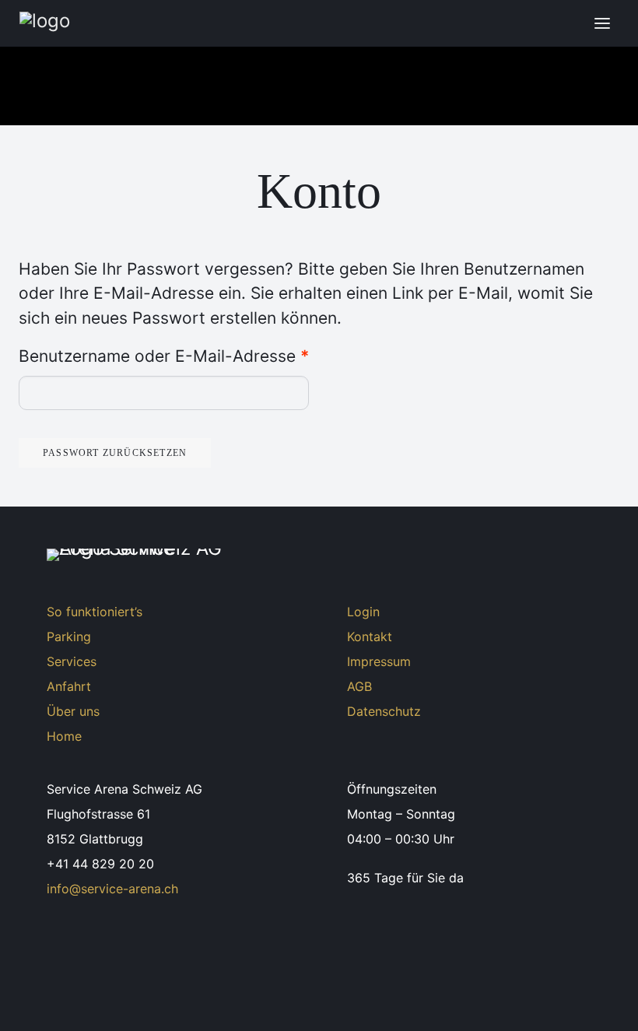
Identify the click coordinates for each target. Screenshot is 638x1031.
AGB (359, 686)
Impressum (379, 661)
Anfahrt (69, 686)
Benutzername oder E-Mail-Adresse (164, 356)
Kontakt (369, 636)
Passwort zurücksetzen (115, 452)
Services (71, 661)
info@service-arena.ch (112, 888)
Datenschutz (384, 711)
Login (363, 611)
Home (64, 736)
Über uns (73, 711)
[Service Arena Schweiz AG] (167, 23)
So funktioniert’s (94, 611)
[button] (602, 23)
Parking (69, 636)
